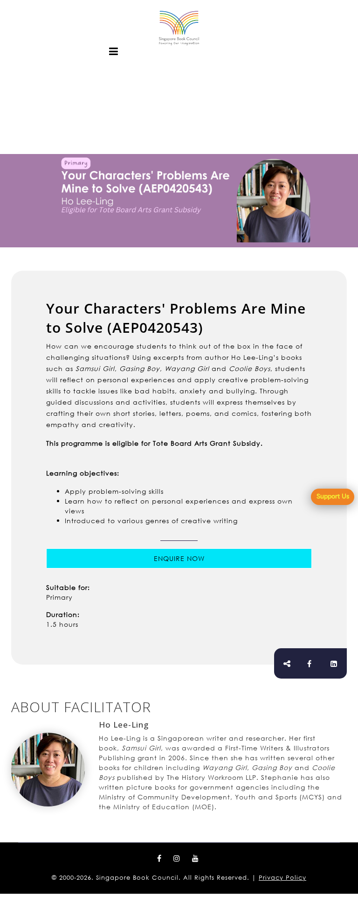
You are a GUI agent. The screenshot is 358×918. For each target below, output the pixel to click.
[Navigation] (113, 51)
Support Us (333, 496)
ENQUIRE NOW (179, 558)
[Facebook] (309, 663)
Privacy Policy (282, 878)
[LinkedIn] (333, 663)
